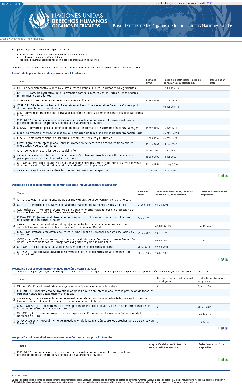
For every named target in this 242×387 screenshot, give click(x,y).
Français (169, 3)
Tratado (21, 81)
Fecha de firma (151, 81)
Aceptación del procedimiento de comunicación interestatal (167, 346)
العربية (201, 3)
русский (192, 3)
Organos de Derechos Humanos (27, 39)
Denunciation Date (217, 81)
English (159, 3)
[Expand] (14, 88)
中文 (209, 3)
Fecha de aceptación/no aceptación (213, 193)
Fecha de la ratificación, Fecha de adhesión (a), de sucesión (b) (182, 81)
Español (181, 3)
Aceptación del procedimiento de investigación (175, 279)
